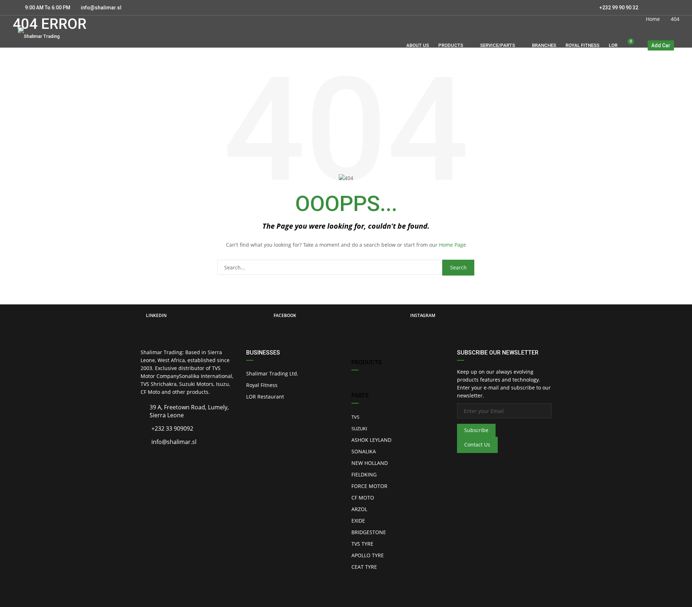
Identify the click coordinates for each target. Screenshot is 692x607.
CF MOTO (362, 497)
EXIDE (358, 520)
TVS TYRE (362, 543)
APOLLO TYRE (367, 555)
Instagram (422, 315)
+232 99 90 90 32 (618, 7)
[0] (628, 45)
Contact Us (477, 444)
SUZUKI (359, 428)
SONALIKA (363, 451)
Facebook (285, 315)
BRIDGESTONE (368, 532)
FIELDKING (364, 474)
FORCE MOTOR (369, 486)
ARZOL (359, 509)
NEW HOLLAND (369, 462)
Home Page (452, 244)
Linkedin (156, 315)
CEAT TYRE (364, 566)
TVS (355, 417)
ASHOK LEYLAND (371, 439)
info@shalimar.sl (101, 7)
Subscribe (476, 430)
